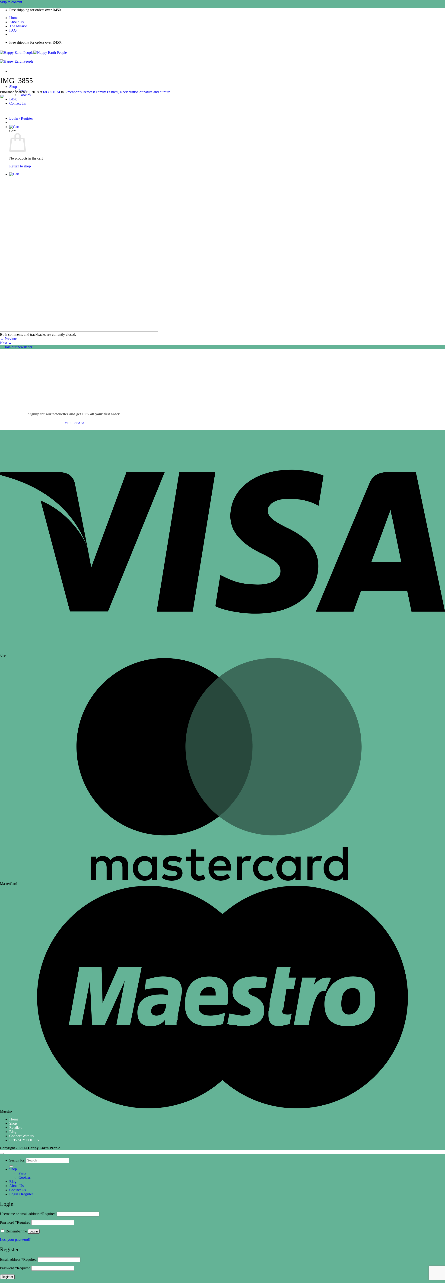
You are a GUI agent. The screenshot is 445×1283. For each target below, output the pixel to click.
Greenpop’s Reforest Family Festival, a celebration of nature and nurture (117, 92)
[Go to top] (2, 1153)
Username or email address (28, 1214)
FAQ (13, 30)
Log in (34, 1231)
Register (7, 1277)
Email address (18, 1259)
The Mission (18, 26)
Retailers (15, 1127)
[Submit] (11, 1166)
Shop (13, 87)
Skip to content (11, 2)
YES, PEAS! (74, 423)
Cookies (25, 1177)
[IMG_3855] (79, 330)
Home (13, 18)
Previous (8, 339)
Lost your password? (15, 1239)
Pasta (22, 1173)
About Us (16, 22)
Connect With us (21, 1136)
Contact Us (17, 1190)
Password (15, 1222)
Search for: (17, 1160)
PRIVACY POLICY (24, 1140)
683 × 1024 (51, 92)
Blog (12, 1132)
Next (6, 343)
